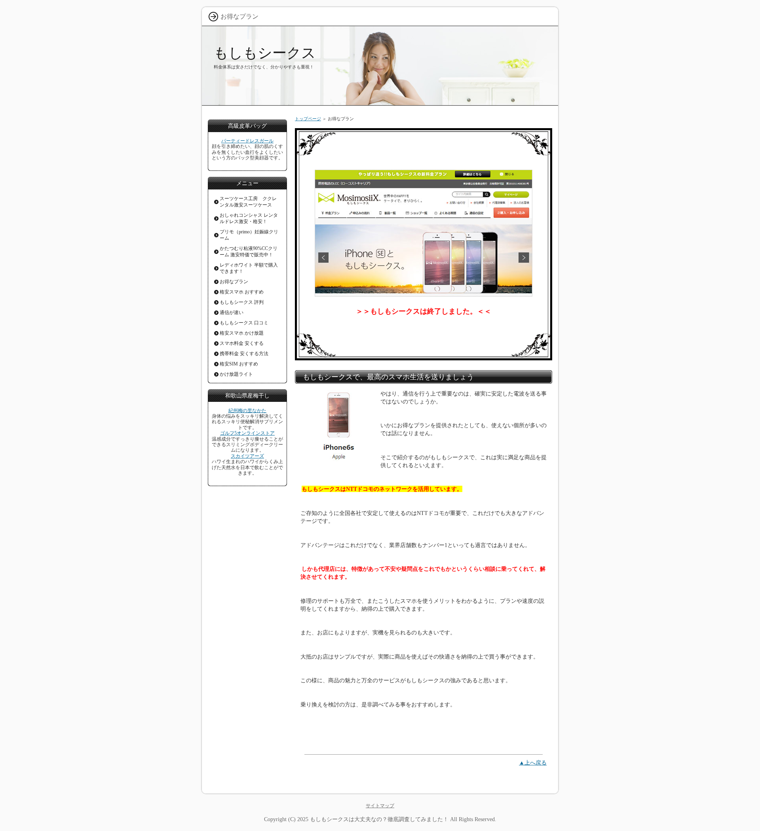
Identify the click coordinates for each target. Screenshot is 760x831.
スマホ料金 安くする (242, 343)
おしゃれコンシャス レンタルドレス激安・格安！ (249, 218)
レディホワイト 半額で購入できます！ (249, 268)
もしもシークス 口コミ (244, 323)
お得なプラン (234, 281)
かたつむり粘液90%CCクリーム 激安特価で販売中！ (248, 251)
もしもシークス (265, 53)
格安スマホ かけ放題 (242, 333)
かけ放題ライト (236, 374)
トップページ (308, 118)
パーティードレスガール (247, 141)
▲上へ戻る (533, 762)
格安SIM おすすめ (239, 364)
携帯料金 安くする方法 (244, 353)
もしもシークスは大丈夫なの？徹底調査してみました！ (379, 819)
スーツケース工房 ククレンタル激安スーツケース (248, 202)
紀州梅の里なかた (247, 410)
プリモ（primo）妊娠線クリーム (249, 235)
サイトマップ (380, 805)
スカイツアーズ (247, 456)
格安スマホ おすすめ (242, 292)
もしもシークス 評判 (242, 302)
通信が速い (231, 312)
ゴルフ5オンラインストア (247, 433)
